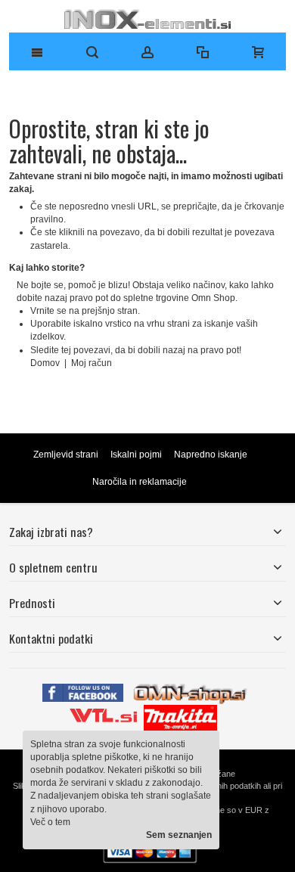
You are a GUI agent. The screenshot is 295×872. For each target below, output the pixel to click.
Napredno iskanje (210, 454)
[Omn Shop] (190, 689)
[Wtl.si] (103, 711)
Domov (46, 363)
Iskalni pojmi (136, 454)
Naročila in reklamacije (139, 481)
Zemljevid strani (65, 454)
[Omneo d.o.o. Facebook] (82, 689)
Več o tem (50, 822)
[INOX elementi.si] (147, 19)
